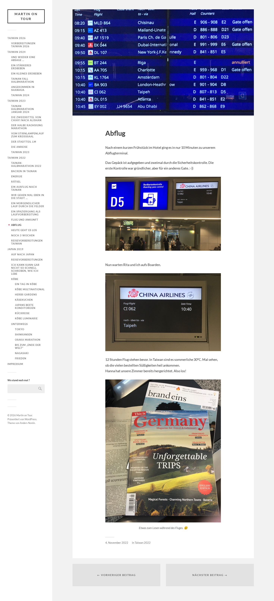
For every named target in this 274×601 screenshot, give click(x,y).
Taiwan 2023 (16, 100)
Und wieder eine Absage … (23, 59)
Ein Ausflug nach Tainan (24, 188)
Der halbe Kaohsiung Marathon (27, 127)
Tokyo (19, 329)
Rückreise (22, 313)
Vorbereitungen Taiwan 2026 (23, 45)
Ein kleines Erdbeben (26, 73)
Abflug (16, 224)
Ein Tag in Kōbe (26, 284)
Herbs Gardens (26, 294)
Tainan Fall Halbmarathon (22, 80)
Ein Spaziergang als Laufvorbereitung (25, 213)
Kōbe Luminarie (26, 318)
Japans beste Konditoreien (25, 306)
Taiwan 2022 (16, 157)
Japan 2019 (15, 249)
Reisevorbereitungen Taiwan (27, 242)
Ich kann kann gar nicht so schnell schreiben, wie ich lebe (25, 269)
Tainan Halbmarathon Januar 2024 (22, 109)
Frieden (20, 358)
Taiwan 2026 (16, 38)
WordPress (31, 419)
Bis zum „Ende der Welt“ (28, 346)
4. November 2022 (116, 542)
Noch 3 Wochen (23, 235)
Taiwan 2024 (16, 51)
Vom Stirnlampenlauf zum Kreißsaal (27, 135)
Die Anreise (19, 146)
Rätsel (16, 181)
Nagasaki (22, 353)
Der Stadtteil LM (23, 141)
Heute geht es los (24, 230)
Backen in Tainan (24, 171)
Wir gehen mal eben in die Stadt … (27, 197)
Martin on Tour (26, 16)
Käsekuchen (24, 299)
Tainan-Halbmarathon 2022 (26, 164)
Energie (16, 176)
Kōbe (14, 279)
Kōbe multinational (30, 289)
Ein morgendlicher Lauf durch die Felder (27, 205)
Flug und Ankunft (24, 219)
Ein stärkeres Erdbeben (21, 67)
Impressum (15, 363)
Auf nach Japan (22, 254)
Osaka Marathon (27, 339)
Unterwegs (19, 324)
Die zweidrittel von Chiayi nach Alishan (26, 119)
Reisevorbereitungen (27, 259)
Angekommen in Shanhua (22, 88)
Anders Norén (27, 422)
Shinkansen (23, 334)
